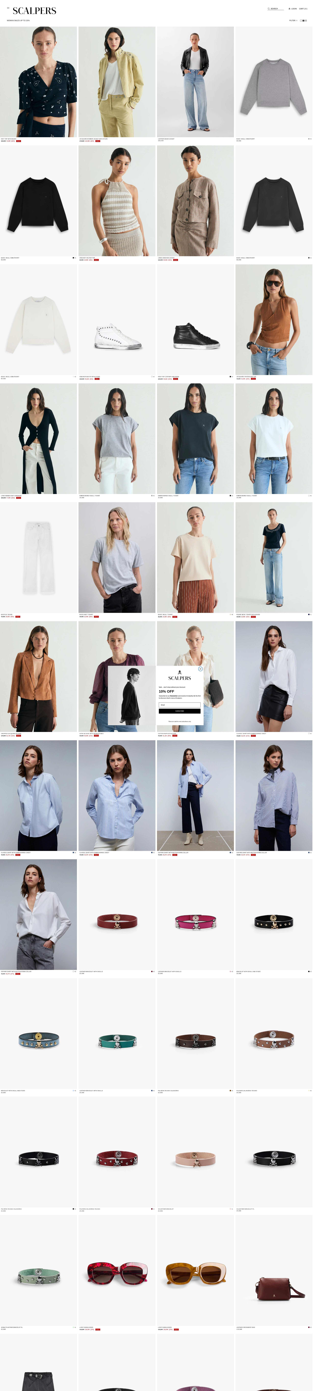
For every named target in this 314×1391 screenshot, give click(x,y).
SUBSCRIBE (179, 711)
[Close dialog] (200, 669)
